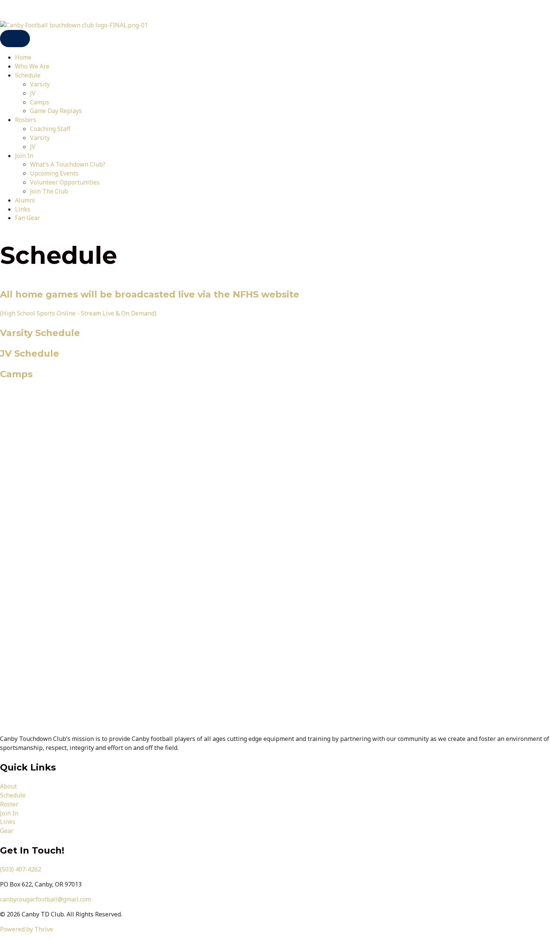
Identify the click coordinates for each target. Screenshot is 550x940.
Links (22, 209)
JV (33, 93)
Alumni (25, 200)
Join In (24, 156)
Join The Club (49, 191)
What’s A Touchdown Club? (68, 164)
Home (23, 57)
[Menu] (15, 39)
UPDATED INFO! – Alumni (36, 10)
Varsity (40, 84)
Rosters (25, 120)
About (8, 786)
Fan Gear (27, 218)
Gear (6, 831)
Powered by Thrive (26, 929)
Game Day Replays (56, 111)
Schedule (27, 75)
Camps (39, 102)
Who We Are (32, 66)
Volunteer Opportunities (65, 182)
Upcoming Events (54, 173)
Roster (9, 804)
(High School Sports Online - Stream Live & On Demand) (78, 313)
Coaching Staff (50, 129)
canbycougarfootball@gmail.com (45, 899)
